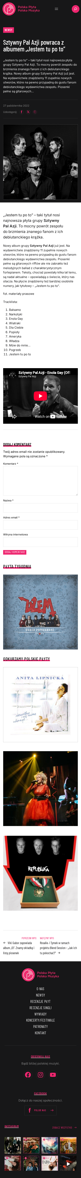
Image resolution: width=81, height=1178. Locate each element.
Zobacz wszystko (62, 1127)
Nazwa (8, 500)
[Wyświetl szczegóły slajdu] (40, 788)
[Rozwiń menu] (56, 9)
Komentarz (10, 463)
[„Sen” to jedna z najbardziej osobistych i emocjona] (49, 1145)
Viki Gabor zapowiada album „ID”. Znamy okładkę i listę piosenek (18, 948)
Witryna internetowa (15, 534)
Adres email (11, 517)
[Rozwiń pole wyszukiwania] (75, 9)
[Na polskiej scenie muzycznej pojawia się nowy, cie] (13, 1164)
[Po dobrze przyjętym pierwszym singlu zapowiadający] (31, 1145)
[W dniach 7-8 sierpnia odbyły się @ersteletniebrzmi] (68, 1164)
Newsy (9, 30)
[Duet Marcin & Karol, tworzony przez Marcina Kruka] (31, 1164)
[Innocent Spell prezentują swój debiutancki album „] (13, 1145)
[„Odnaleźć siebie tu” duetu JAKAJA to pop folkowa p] (68, 1145)
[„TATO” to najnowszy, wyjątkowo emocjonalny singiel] (49, 1164)
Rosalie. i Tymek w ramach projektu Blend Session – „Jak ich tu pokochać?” (58, 948)
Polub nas (40, 1110)
